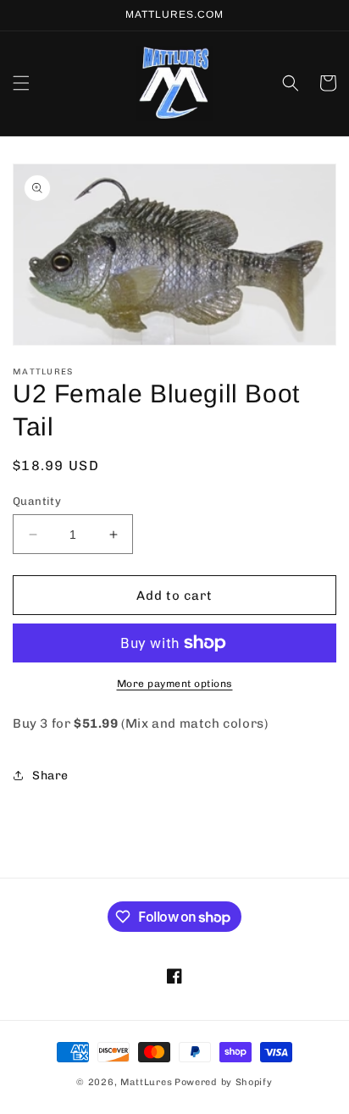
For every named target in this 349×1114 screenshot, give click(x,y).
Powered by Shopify (223, 1082)
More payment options (175, 684)
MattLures (146, 1082)
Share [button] (50, 775)
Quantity (37, 501)
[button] (21, 83)
